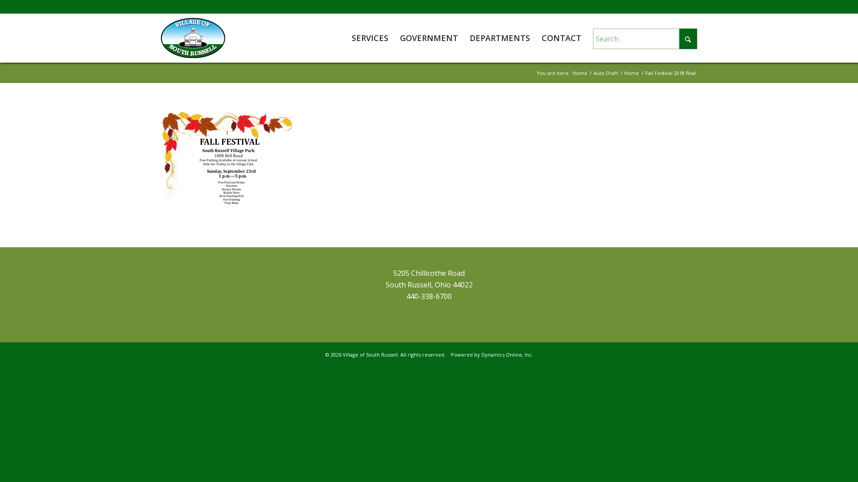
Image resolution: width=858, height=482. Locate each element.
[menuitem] (370, 37)
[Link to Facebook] (690, 6)
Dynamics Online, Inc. (507, 354)
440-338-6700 (429, 296)
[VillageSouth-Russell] (193, 37)
